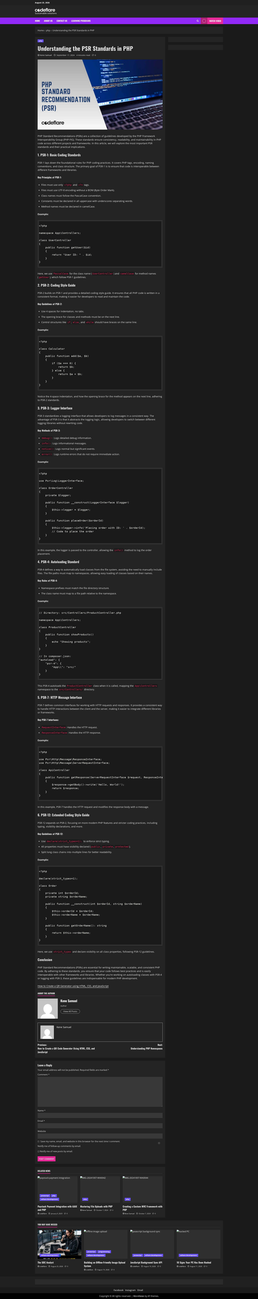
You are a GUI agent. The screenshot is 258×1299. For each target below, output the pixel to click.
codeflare (43, 1213)
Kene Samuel (46, 55)
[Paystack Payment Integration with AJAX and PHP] (58, 1189)
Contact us (62, 20)
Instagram (130, 1290)
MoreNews (138, 1296)
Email (41, 1120)
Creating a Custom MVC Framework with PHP (142, 1208)
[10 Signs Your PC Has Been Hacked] (198, 1244)
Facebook (118, 1290)
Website (42, 1131)
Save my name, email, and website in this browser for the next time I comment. (80, 1141)
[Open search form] (198, 20)
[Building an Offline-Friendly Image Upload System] (106, 1244)
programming (104, 1251)
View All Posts (70, 1011)
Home (37, 20)
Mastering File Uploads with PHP (96, 1206)
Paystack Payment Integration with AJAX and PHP (57, 1208)
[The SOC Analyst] (59, 1244)
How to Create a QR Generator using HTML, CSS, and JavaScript (73, 986)
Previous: (66, 1048)
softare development (49, 1199)
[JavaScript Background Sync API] (152, 1244)
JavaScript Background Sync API (146, 1262)
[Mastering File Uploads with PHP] (100, 1189)
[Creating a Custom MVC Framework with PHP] (143, 1189)
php (40, 41)
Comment (43, 1074)
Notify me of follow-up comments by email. (59, 1146)
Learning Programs (81, 20)
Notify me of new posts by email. (56, 1151)
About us (48, 20)
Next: (147, 1046)
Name (41, 1110)
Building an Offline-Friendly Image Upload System (104, 1264)
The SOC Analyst (46, 1262)
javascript (45, 1195)
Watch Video (215, 21)
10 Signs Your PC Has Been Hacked (194, 1262)
